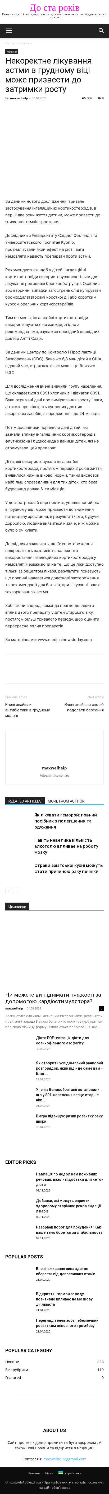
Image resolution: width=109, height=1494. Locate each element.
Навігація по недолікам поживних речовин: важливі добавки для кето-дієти (69, 1179)
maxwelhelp (19, 98)
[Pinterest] (35, 110)
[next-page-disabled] (17, 891)
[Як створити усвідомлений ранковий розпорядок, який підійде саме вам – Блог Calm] (18, 1069)
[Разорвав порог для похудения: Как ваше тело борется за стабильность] (18, 1234)
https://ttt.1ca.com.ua (54, 775)
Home (9, 43)
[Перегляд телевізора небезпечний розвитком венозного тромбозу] (18, 1327)
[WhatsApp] (47, 110)
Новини (25, 43)
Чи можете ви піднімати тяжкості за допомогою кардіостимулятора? (53, 998)
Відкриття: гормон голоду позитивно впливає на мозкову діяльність (64, 1299)
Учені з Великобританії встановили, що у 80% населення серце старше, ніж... (68, 1094)
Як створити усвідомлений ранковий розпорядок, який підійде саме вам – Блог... (69, 1068)
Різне (49, 1473)
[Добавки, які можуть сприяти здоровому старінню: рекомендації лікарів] (18, 1207)
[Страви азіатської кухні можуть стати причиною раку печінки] (18, 871)
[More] (59, 110)
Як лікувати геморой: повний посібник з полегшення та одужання (65, 821)
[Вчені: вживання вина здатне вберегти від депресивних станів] (18, 1275)
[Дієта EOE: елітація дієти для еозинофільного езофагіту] (18, 1044)
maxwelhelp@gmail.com (65, 1458)
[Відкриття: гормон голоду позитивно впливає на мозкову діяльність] (18, 1300)
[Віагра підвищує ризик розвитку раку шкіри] (18, 1122)
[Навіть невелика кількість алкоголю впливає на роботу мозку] (18, 846)
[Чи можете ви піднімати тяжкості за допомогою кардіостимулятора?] (54, 952)
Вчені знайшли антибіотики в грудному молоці (27, 710)
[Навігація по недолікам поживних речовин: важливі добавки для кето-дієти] (18, 1181)
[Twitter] (22, 110)
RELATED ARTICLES (25, 801)
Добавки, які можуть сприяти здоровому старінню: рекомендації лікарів (68, 1206)
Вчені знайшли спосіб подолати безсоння (84, 707)
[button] (9, 31)
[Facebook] (10, 110)
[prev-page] (8, 891)
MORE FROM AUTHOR (66, 801)
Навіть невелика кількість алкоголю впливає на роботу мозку (66, 846)
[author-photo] (54, 760)
